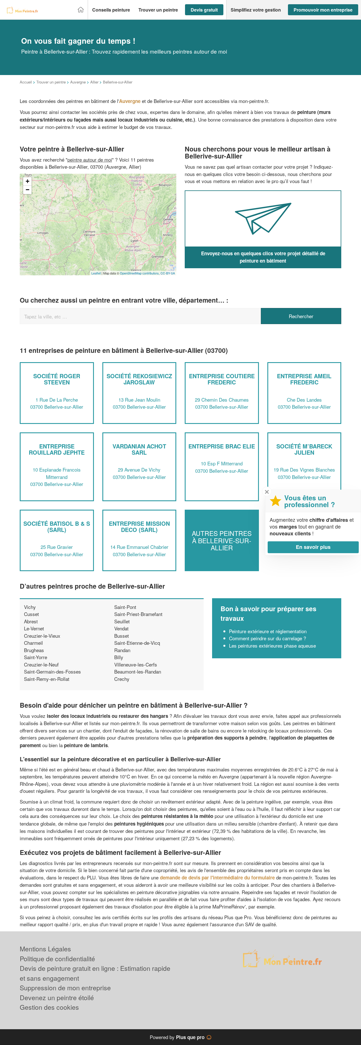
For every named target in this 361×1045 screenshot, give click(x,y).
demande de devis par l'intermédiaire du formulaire (217, 877)
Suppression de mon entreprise (65, 987)
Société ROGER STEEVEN (56, 379)
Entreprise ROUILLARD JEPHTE (57, 449)
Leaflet (96, 273)
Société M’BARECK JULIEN (304, 449)
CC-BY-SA (167, 273)
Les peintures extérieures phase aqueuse (272, 645)
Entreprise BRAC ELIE (221, 446)
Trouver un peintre (51, 82)
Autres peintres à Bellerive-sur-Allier (222, 540)
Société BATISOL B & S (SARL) (56, 526)
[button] (111, 10)
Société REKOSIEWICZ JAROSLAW (139, 379)
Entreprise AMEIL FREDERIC (304, 379)
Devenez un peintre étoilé (57, 997)
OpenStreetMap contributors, (140, 273)
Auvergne (78, 82)
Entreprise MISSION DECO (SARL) (139, 526)
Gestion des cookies (49, 1007)
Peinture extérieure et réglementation (268, 631)
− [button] (27, 189)
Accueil (26, 82)
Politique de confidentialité (57, 958)
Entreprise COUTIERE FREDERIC (222, 379)
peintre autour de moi (89, 159)
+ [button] (27, 181)
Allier (94, 82)
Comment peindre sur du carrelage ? (267, 638)
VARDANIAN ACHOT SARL (139, 449)
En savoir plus (313, 547)
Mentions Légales (45, 948)
